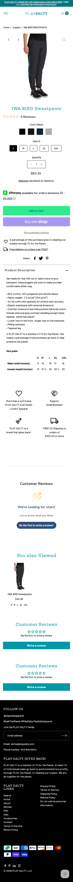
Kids (6, 814)
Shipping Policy (48, 793)
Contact (8, 822)
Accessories (10, 818)
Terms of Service (13, 825)
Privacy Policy (47, 786)
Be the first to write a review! (36, 525)
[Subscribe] (64, 735)
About (7, 803)
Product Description (20, 270)
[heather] (31, 131)
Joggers (16, 27)
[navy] (40, 131)
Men (6, 810)
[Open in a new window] (34, 258)
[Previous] (9, 39)
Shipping (23, 180)
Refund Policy (47, 797)
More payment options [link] (36, 232)
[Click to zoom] (64, 39)
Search (7, 795)
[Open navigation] (6, 13)
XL (44, 148)
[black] (22, 131)
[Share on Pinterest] (47, 258)
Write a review (36, 645)
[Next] (18, 39)
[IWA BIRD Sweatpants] (20, 577)
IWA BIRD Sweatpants (20, 594)
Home (6, 27)
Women (8, 806)
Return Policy (11, 829)
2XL (56, 148)
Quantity (36, 157)
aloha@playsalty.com (22, 743)
